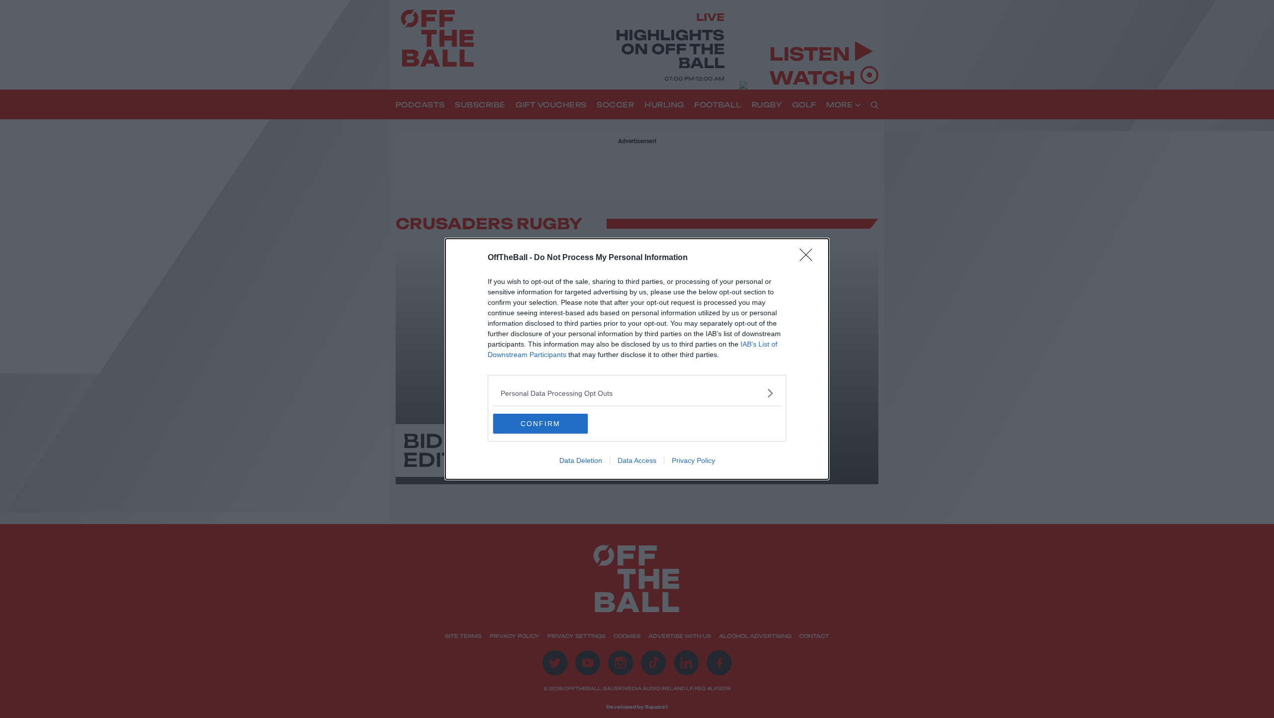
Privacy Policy (693, 460)
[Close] (809, 258)
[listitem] (637, 393)
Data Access (637, 460)
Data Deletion (580, 460)
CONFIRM (540, 424)
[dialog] (637, 359)
